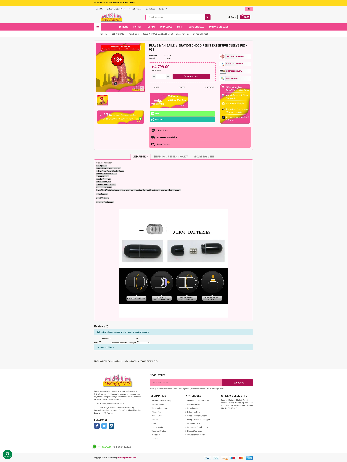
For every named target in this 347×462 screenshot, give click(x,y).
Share (156, 87)
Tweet (182, 87)
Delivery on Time (193, 412)
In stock (152, 58)
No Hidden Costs (193, 423)
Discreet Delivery (193, 404)
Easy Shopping (192, 408)
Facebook (97, 426)
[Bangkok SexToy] (111, 17)
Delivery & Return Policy (116, 9)
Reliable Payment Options (197, 416)
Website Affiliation (159, 431)
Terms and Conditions (160, 408)
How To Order (149, 9)
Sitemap (155, 439)
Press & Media (157, 427)
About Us (99, 9)
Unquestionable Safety (196, 435)
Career (154, 423)
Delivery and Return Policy (161, 401)
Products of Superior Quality (198, 401)
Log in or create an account (138, 332)
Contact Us (163, 9)
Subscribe (238, 382)
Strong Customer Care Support (198, 420)
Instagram (111, 426)
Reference (153, 56)
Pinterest (209, 87)
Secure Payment (134, 9)
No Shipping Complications (197, 427)
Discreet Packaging (194, 431)
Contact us (156, 435)
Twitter (104, 426)
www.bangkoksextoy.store (127, 458)
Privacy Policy (157, 412)
